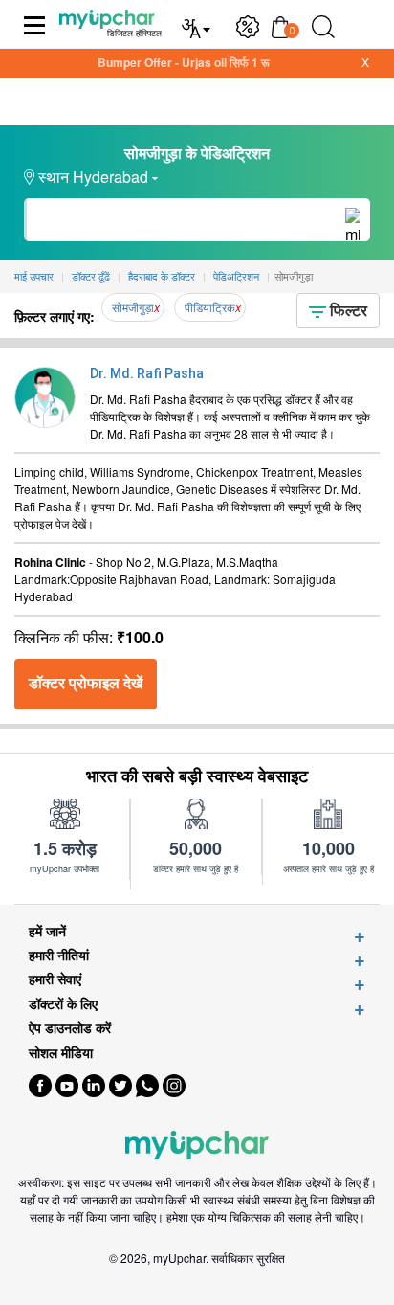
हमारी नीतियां (59, 955)
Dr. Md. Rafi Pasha (147, 373)
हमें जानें (47, 931)
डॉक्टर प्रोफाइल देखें (85, 683)
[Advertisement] (197, 1281)
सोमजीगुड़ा (133, 307)
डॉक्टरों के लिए (63, 1004)
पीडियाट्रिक (210, 307)
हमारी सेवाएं (55, 979)
